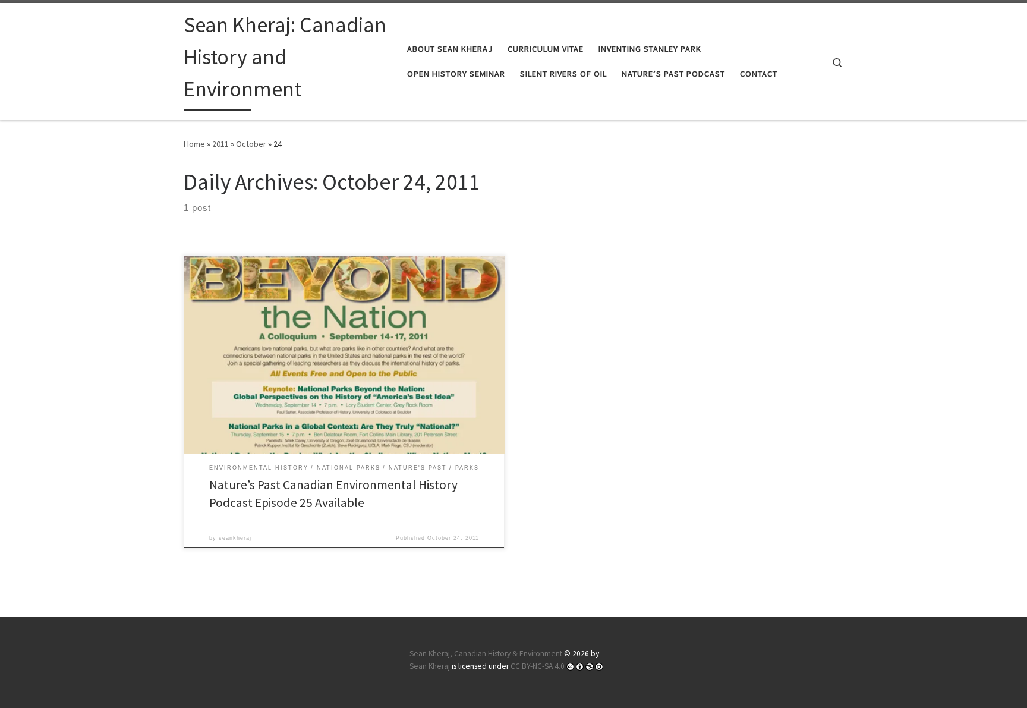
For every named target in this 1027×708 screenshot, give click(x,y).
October (251, 144)
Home (194, 144)
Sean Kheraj (429, 666)
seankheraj (235, 538)
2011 (220, 144)
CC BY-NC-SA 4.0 (538, 666)
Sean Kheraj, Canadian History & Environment (485, 654)
